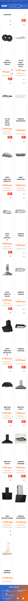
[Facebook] (18, 598)
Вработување (15, 1)
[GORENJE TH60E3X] (20, 211)
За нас (3, 1)
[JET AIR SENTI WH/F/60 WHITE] (20, 38)
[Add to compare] (10, 24)
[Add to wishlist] (10, 21)
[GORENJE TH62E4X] (20, 269)
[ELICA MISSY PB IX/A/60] (7, 269)
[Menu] (25, 6)
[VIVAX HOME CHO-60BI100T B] (7, 154)
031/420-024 (20, 591)
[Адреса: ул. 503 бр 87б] (3, 591)
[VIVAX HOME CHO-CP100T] (7, 38)
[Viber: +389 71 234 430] (3, 594)
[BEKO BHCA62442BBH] (7, 493)
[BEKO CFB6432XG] (20, 154)
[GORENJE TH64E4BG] (20, 439)
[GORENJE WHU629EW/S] (20, 96)
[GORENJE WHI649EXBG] (20, 493)
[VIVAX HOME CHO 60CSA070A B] (7, 326)
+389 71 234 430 (9, 595)
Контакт (8, 1)
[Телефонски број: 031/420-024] (14, 591)
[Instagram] (23, 598)
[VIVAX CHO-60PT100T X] (7, 211)
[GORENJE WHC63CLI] (7, 548)
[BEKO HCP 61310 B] (7, 439)
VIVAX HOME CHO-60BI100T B (7, 179)
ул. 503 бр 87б (8, 591)
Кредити (22, 1)
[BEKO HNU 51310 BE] (7, 384)
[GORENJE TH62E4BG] (20, 326)
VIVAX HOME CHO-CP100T (7, 62)
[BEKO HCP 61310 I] (20, 384)
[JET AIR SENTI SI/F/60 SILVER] (7, 96)
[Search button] (19, 6)
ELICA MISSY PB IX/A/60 (7, 294)
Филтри (7, 15)
